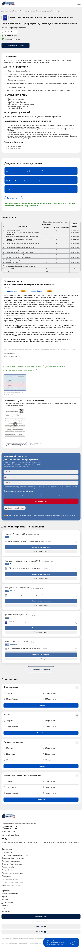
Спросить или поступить (15, 45)
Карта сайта (6, 891)
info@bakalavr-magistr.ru (10, 835)
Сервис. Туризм (7, 870)
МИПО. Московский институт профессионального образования (41, 17)
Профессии (6, 912)
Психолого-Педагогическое (12, 864)
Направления (7, 849)
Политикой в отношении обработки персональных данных (29, 488)
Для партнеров (7, 903)
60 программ (50, 748)
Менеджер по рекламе (13, 742)
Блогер (7, 715)
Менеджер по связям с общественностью (22, 775)
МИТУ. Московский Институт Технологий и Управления (26, 541)
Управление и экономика (11, 885)
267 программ (50, 699)
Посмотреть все (12, 198)
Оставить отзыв (41, 916)
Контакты (5, 906)
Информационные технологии (13, 858)
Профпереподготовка (27, 11)
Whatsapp (39, 931)
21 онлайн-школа (12, 760)
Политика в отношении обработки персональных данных (18, 938)
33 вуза (9, 693)
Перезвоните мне (41, 501)
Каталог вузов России (10, 894)
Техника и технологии (10, 879)
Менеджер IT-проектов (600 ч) (16, 534)
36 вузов (9, 781)
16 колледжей (11, 754)
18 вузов (9, 721)
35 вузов (9, 748)
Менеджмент (58, 11)
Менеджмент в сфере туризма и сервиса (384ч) (22, 561)
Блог (3, 909)
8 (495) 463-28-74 (10, 828)
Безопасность (7, 852)
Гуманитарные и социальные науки (15, 855)
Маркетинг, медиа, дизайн (44, 11)
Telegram (39, 926)
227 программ (50, 726)
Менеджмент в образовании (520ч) (17, 588)
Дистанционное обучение (10, 11)
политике (60, 944)
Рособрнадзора (34, 443)
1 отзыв (12, 590)
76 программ (50, 781)
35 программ (50, 721)
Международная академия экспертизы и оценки (24, 595)
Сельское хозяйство (9, 867)
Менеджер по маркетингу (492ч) (16, 641)
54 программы (50, 693)
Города (4, 897)
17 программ (50, 754)
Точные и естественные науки (13, 882)
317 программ (50, 793)
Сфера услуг (6, 876)
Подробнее (41, 705)
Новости (5, 900)
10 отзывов (13, 564)
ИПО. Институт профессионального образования (24, 568)
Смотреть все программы (41, 669)
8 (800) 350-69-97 (10, 827)
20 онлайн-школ (12, 699)
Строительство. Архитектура (12, 873)
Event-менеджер (11, 687)
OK (73, 942)
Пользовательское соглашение (43, 938)
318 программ (50, 760)
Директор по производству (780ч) (17, 615)
